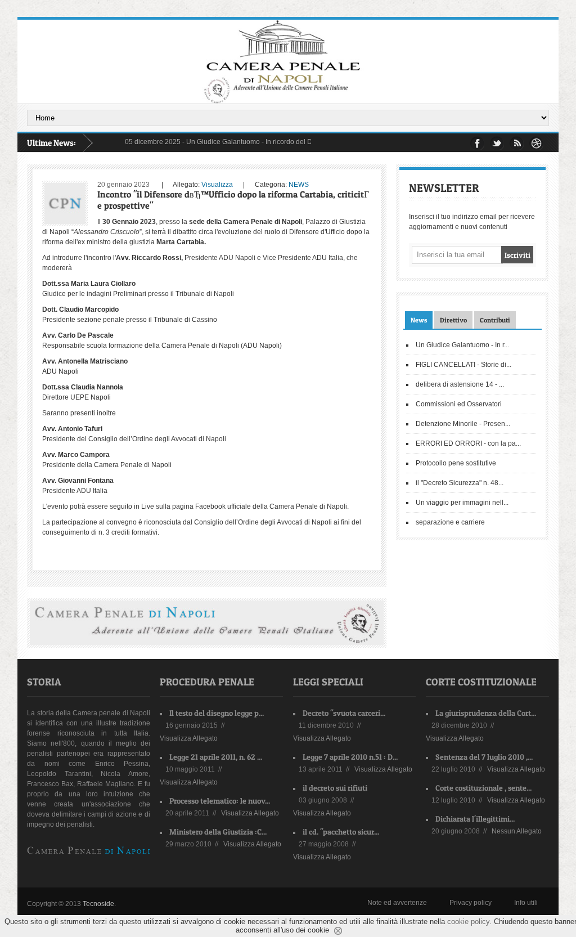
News (419, 320)
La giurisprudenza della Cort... (485, 713)
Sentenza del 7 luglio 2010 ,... (484, 756)
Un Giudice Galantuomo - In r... (462, 345)
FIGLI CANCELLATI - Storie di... (463, 365)
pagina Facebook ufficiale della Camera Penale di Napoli (259, 506)
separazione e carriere (450, 522)
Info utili (526, 903)
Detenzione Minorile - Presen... (463, 424)
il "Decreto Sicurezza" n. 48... (459, 483)
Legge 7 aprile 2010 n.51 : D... (350, 756)
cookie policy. (469, 921)
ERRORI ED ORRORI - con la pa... (468, 443)
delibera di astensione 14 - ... (460, 384)
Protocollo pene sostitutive (456, 463)
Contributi (495, 320)
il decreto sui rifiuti (335, 787)
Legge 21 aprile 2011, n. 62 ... (215, 756)
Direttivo (453, 320)
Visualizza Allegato (189, 738)
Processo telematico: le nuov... (219, 800)
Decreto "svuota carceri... (344, 713)
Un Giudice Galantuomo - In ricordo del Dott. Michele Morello (268, 142)
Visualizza (217, 185)
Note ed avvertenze (397, 903)
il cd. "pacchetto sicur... (341, 831)
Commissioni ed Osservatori (459, 404)
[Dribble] (536, 143)
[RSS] (517, 143)
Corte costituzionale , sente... (483, 787)
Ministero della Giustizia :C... (218, 831)
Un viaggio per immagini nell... (462, 502)
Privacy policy (470, 903)
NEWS (299, 185)
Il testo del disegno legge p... (216, 713)
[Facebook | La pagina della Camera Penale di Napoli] (477, 143)
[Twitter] (497, 143)
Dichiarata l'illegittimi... (475, 818)
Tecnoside (98, 904)
